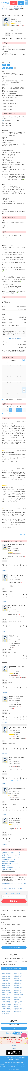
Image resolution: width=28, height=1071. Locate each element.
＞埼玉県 (19, 916)
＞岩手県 (13, 930)
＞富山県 (18, 932)
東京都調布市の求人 (6, 999)
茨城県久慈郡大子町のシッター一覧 (10, 863)
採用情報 (17, 1059)
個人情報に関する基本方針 (16, 1062)
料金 (11, 38)
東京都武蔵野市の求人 (18, 994)
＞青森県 (8, 930)
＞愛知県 (3, 937)
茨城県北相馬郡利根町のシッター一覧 (11, 867)
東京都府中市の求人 (6, 997)
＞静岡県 (23, 935)
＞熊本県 (13, 941)
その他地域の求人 (5, 1013)
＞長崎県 (8, 941)
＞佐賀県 (3, 941)
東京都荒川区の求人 (18, 987)
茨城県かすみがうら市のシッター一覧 (11, 852)
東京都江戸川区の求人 (6, 992)
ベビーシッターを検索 (8, 1057)
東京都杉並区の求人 (6, 985)
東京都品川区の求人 (6, 980)
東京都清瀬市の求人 (18, 1008)
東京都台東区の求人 (18, 976)
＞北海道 (3, 930)
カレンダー (17, 38)
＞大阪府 (3, 924)
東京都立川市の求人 (6, 994)
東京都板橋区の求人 (6, 989)
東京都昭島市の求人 (18, 997)
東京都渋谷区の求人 (6, 983)
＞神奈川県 (8, 916)
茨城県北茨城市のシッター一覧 (9, 869)
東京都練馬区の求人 (18, 989)
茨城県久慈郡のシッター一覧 (8, 861)
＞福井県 (3, 935)
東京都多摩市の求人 (6, 1011)
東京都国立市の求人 (18, 1004)
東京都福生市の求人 (6, 1006)
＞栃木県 (3, 919)
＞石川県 (23, 932)
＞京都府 (13, 924)
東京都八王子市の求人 (18, 992)
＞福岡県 (23, 939)
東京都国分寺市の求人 (6, 1004)
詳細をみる (4, 570)
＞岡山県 (8, 939)
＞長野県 (13, 935)
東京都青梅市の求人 (18, 996)
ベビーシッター (9, 8)
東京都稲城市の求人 (18, 1011)
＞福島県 (8, 932)
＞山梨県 (8, 935)
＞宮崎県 (23, 941)
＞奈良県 (18, 924)
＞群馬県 (8, 919)
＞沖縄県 (9, 943)
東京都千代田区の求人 (6, 973)
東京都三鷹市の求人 (6, 996)
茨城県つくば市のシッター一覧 (9, 855)
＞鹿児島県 (4, 943)
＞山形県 (3, 932)
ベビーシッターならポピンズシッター (10, 6)
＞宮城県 (18, 930)
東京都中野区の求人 (18, 983)
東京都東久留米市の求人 (7, 1009)
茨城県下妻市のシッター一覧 (8, 859)
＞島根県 (3, 939)
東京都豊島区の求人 (18, 985)
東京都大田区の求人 (6, 982)
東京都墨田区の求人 (6, 978)
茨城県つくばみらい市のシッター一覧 (11, 854)
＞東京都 (3, 916)
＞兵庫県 (8, 924)
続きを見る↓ (23, 58)
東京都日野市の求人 (6, 1002)
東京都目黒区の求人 (18, 980)
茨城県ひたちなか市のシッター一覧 (10, 857)
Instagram (14, 1048)
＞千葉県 (14, 916)
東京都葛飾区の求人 (18, 990)
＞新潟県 (13, 932)
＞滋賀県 (13, 937)
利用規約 (7, 1062)
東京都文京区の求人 (6, 976)
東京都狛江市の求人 (18, 1006)
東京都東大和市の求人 (6, 1008)
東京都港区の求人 (5, 975)
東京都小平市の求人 (18, 1001)
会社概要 (11, 1059)
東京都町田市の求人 (18, 999)
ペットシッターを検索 (20, 1057)
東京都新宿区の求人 (18, 975)
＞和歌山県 (18, 937)
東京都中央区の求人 (18, 973)
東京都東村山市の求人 (18, 1002)
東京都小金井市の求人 (6, 1001)
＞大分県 (18, 941)
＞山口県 (18, 939)
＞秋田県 (23, 930)
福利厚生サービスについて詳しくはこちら (12, 888)
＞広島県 (13, 939)
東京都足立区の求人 (6, 990)
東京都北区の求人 (5, 987)
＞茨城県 (24, 916)
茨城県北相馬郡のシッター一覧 (9, 865)
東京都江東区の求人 (18, 978)
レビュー (23, 38)
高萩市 (19, 8)
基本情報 (4, 38)
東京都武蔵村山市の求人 (19, 1009)
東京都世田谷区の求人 (18, 982)
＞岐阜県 (18, 935)
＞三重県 (8, 937)
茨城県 (15, 8)
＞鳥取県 (24, 937)
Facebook (14, 1045)
